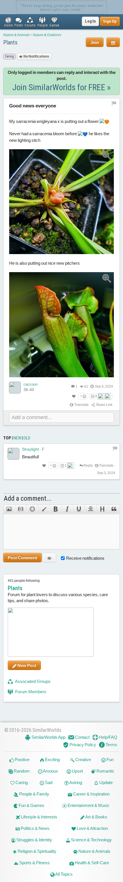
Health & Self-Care (91, 862)
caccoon (30, 384)
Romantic (105, 771)
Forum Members (30, 691)
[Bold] (55, 509)
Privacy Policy (82, 744)
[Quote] (114, 509)
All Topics (64, 874)
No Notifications (36, 56)
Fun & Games (31, 805)
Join (94, 42)
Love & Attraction (92, 828)
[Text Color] (44, 509)
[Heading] (102, 509)
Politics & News (34, 828)
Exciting (52, 759)
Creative (82, 759)
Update (105, 782)
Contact (82, 737)
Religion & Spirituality (36, 851)
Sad (48, 782)
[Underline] (79, 509)
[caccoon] (15, 387)
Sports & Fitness (34, 862)
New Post (26, 665)
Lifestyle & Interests (38, 816)
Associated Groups (32, 681)
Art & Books (96, 816)
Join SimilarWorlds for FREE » (61, 87)
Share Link (103, 405)
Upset (77, 771)
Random (21, 771)
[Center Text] (90, 509)
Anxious (50, 771)
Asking (75, 782)
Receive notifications (85, 558)
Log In (90, 21)
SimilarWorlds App (48, 737)
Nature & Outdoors (47, 35)
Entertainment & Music (88, 805)
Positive (21, 759)
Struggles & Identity (33, 839)
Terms (111, 744)
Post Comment (22, 557)
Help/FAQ (107, 737)
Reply (88, 465)
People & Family (33, 793)
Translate (81, 405)
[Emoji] (32, 509)
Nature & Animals (16, 35)
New (17, 438)
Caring (21, 782)
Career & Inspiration (91, 793)
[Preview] (49, 557)
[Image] (9, 509)
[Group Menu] (113, 42)
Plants (10, 42)
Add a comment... (27, 498)
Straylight (30, 449)
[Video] (21, 509)
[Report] (115, 448)
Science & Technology (91, 839)
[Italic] (67, 509)
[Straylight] (13, 453)
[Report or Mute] (114, 103)
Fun (110, 759)
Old (26, 438)
